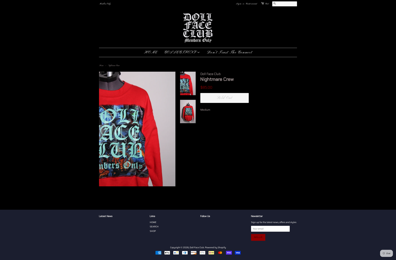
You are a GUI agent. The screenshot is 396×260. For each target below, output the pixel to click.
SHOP (153, 231)
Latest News (105, 216)
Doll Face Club (197, 247)
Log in (238, 3)
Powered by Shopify (215, 247)
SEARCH (154, 226)
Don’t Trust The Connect (229, 52)
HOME (150, 52)
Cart (267, 3)
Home (101, 65)
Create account (251, 3)
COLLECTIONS (180, 52)
